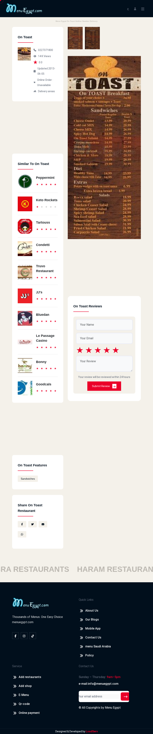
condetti (43, 245)
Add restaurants (30, 677)
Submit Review (101, 386)
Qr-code (24, 704)
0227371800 (45, 50)
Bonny (41, 362)
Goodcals (43, 384)
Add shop (25, 686)
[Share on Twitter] (32, 524)
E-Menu (24, 695)
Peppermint (45, 178)
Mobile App (93, 628)
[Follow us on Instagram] (24, 635)
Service (17, 666)
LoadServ (92, 731)
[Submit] (125, 696)
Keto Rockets (46, 200)
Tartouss (43, 222)
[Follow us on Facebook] (15, 635)
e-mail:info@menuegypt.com (98, 683)
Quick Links (86, 599)
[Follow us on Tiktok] (32, 635)
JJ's (39, 292)
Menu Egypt (113, 707)
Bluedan (42, 315)
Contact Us (93, 637)
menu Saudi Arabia (98, 646)
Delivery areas (46, 91)
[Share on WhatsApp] (22, 534)
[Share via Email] (43, 524)
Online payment (29, 713)
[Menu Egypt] (24, 8)
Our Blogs (92, 619)
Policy (89, 655)
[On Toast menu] (75, 38)
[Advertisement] (37, 130)
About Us (91, 610)
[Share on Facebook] (22, 524)
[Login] (135, 8)
